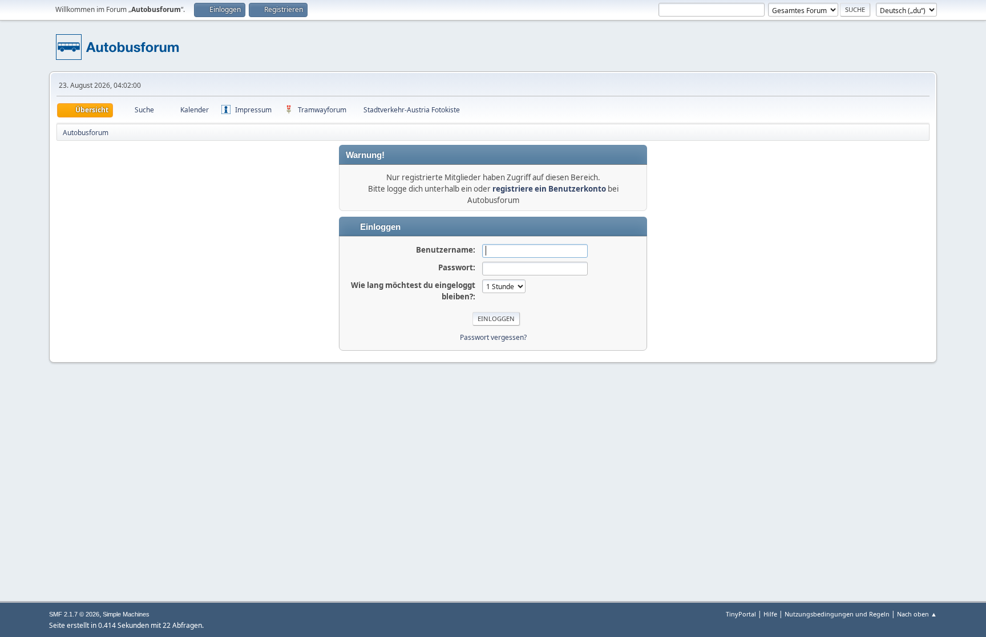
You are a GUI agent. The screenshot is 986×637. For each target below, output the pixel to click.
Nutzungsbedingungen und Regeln (837, 614)
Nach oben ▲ (917, 614)
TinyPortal (741, 614)
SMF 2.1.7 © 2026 (74, 614)
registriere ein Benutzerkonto (549, 189)
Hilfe (770, 614)
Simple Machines (126, 614)
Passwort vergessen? (493, 337)
